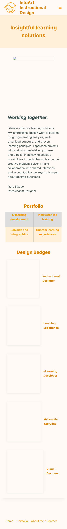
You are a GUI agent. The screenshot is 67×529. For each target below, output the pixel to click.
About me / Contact (44, 521)
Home (9, 521)
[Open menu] (60, 7)
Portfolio (22, 521)
